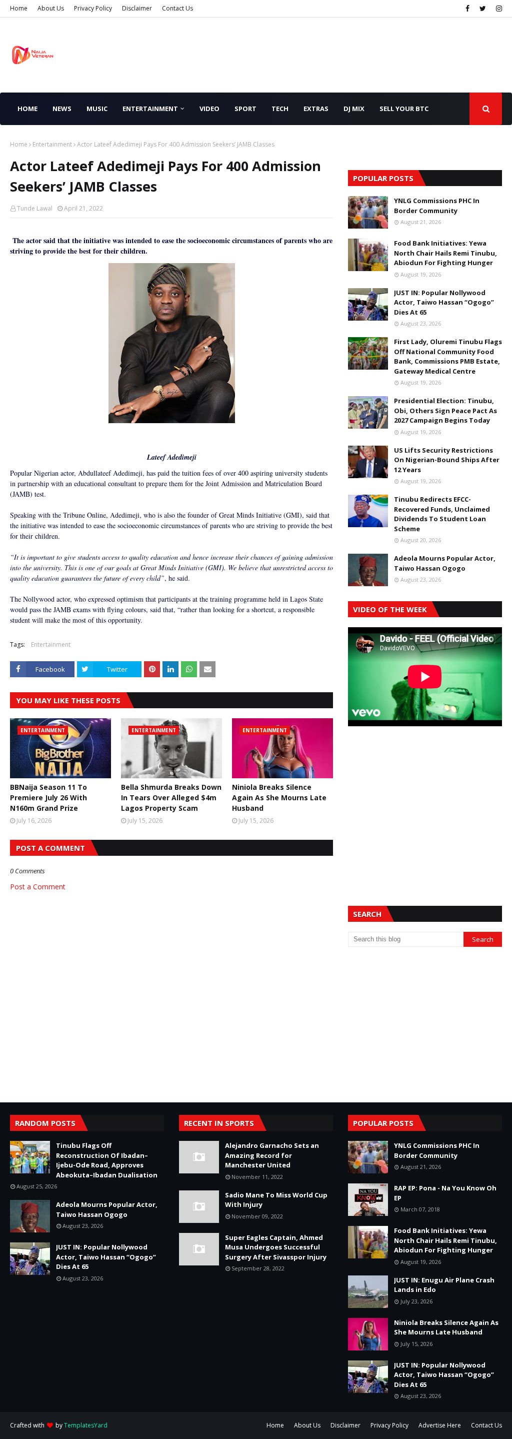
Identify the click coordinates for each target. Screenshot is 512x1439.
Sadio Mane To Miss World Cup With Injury (276, 1199)
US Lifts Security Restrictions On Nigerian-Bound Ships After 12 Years (447, 460)
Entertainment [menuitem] (150, 108)
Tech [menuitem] (280, 108)
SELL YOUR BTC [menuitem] (404, 108)
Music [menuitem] (97, 108)
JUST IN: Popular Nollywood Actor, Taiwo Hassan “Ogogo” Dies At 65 (444, 302)
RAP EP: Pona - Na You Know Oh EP (445, 1192)
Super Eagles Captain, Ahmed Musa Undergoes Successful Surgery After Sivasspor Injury (275, 1247)
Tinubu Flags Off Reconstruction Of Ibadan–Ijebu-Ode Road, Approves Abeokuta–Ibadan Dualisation (107, 1160)
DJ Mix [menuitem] (354, 108)
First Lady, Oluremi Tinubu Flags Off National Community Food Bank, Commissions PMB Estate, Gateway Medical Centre (448, 356)
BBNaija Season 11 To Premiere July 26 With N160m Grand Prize (48, 797)
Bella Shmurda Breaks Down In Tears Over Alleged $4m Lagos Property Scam (171, 797)
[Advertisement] (425, 803)
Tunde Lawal (34, 208)
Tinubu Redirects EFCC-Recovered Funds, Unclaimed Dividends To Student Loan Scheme (442, 514)
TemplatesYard (86, 1425)
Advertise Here (439, 1425)
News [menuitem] (62, 108)
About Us (51, 8)
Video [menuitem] (210, 108)
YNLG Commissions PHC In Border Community (437, 205)
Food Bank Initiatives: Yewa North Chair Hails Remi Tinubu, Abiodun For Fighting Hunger (445, 253)
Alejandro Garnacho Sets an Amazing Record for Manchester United (272, 1155)
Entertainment (52, 144)
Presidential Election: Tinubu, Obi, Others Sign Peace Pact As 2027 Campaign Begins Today (445, 410)
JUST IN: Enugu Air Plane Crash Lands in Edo (444, 1284)
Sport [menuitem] (245, 108)
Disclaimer (137, 8)
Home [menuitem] (28, 108)
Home (19, 8)
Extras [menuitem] (316, 108)
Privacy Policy (93, 8)
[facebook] (467, 8)
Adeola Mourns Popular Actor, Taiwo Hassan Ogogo (445, 563)
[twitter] (482, 8)
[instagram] (498, 8)
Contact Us (177, 8)
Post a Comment (38, 886)
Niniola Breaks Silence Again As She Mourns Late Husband (279, 797)
